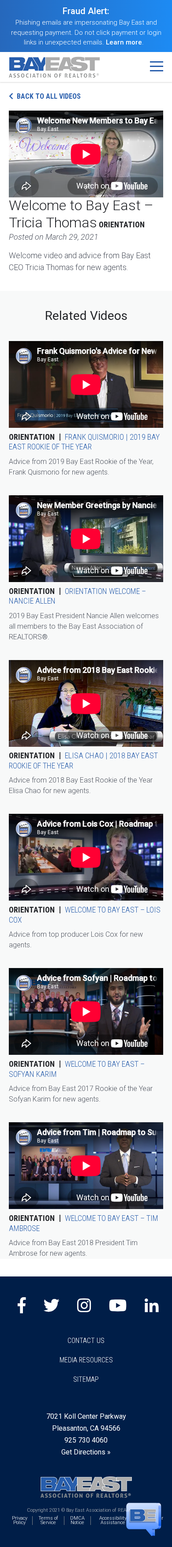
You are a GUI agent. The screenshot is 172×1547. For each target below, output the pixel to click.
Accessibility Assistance (113, 1520)
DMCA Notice (77, 1520)
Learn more (124, 42)
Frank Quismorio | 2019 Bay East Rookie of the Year (84, 442)
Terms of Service (48, 1520)
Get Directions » (86, 1452)
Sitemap (86, 1379)
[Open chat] (144, 1519)
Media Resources (86, 1360)
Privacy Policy (19, 1520)
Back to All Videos (49, 96)
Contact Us (86, 1340)
